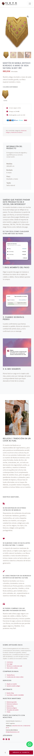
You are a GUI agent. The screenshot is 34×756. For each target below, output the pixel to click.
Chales (8, 712)
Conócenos (10, 662)
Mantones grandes (12, 702)
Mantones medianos (12, 704)
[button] (27, 16)
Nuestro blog (10, 693)
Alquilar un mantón (12, 684)
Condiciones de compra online (15, 677)
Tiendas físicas (11, 675)
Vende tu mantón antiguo (13, 686)
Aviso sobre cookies (12, 668)
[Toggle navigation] (29, 4)
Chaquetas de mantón (13, 710)
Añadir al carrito (21, 752)
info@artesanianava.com (12, 732)
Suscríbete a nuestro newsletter (15, 695)
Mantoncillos (10, 706)
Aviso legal (9, 664)
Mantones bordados (16, 132)
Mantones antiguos (12, 708)
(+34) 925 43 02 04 (17, 726)
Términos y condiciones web (14, 666)
